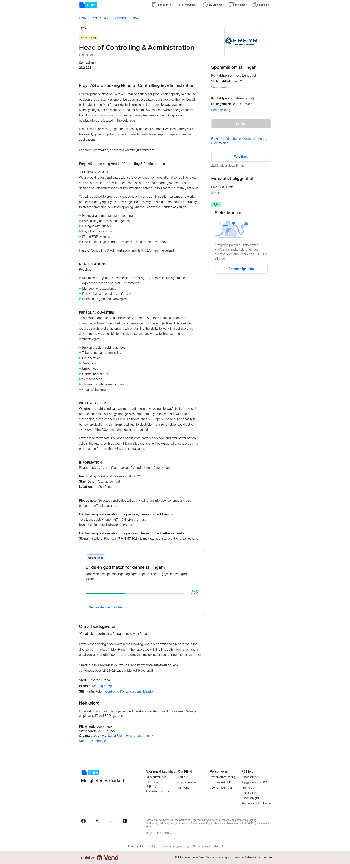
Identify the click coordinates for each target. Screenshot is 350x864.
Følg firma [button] (241, 157)
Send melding (220, 87)
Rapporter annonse (92, 741)
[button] (83, 29)
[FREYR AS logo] (241, 41)
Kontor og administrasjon (137, 691)
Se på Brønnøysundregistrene (128, 736)
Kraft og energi (102, 686)
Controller (111, 691)
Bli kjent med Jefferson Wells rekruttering (239, 139)
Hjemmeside (219, 143)
